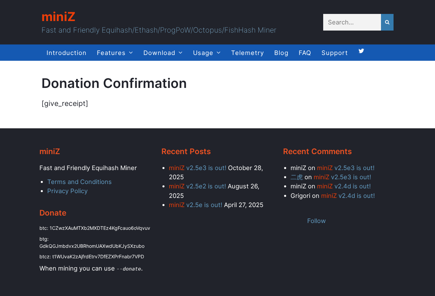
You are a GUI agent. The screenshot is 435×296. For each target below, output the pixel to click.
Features (111, 52)
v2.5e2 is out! (197, 186)
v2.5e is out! (195, 204)
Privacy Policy (67, 191)
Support (334, 52)
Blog (281, 52)
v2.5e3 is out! (197, 167)
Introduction (67, 52)
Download (159, 52)
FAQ (305, 52)
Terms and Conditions (79, 181)
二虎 (297, 177)
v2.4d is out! (344, 186)
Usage (203, 52)
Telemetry (247, 52)
